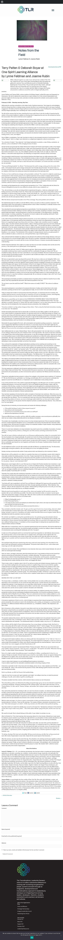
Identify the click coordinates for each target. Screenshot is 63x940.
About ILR (19, 921)
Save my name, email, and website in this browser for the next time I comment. (23, 850)
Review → (58, 798)
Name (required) (6, 829)
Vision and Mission (22, 906)
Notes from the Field (26, 46)
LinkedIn (38, 792)
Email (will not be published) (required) (12, 836)
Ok (32, 937)
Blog (18, 904)
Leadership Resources (23, 928)
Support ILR (20, 924)
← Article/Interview (7, 795)
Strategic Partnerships (23, 908)
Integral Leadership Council (24, 911)
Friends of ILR (20, 926)
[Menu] (53, 10)
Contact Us (20, 919)
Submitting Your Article (23, 913)
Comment (4, 808)
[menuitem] (2, 2)
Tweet (25, 792)
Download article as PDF (54, 67)
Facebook (31, 792)
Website (4, 843)
